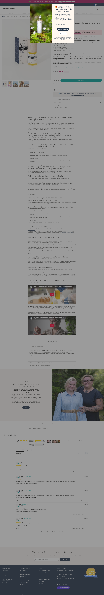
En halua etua (63, 33)
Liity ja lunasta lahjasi (63, 29)
